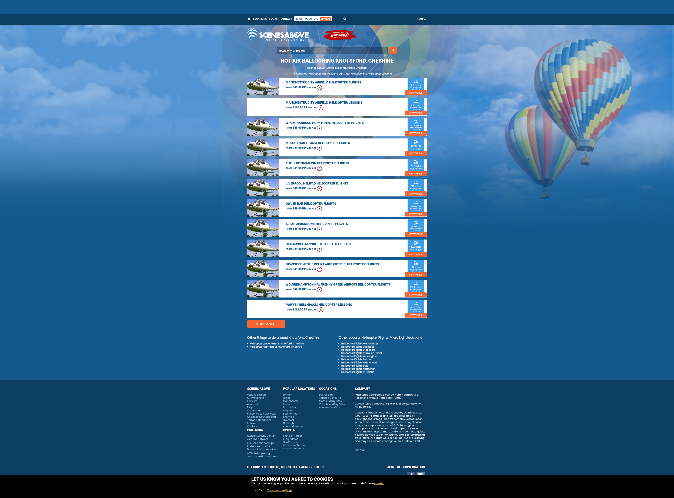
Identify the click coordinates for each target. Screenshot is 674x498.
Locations (260, 18)
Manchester (290, 401)
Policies (251, 423)
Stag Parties (290, 439)
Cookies (252, 426)
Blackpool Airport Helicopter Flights (318, 244)
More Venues (266, 324)
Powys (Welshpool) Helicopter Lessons (319, 304)
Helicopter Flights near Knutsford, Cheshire (276, 346)
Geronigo (340, 35)
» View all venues (293, 426)
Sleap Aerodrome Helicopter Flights (317, 224)
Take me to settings (279, 490)
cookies (379, 483)
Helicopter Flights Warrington (359, 356)
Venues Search (256, 394)
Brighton (288, 410)
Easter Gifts (326, 394)
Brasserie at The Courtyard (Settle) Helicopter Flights (332, 264)
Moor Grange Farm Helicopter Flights (318, 143)
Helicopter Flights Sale (354, 365)
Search (274, 18)
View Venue (415, 93)
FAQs (250, 407)
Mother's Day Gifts (330, 401)
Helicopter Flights (319, 73)
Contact (286, 18)
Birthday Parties (293, 436)
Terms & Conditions (259, 420)
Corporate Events (294, 448)
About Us (252, 404)
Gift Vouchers (313, 18)
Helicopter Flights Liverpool (357, 346)
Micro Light (338, 73)
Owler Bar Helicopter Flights (311, 203)
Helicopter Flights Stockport (358, 350)
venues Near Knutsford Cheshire (347, 68)
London (287, 394)
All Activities (300, 73)
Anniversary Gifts (329, 407)
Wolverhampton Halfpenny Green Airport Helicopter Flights (338, 284)
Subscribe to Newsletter (261, 413)
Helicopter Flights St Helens (357, 372)
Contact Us (254, 410)
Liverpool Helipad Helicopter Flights (317, 183)
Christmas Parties (294, 445)
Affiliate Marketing (263, 455)
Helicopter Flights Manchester (359, 343)
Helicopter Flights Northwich (358, 369)
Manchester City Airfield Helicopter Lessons (324, 102)
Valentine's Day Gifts (332, 404)
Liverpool (288, 420)
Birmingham (290, 407)
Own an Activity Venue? (261, 437)
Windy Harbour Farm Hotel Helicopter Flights (325, 123)
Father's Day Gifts (330, 398)
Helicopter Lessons (380, 73)
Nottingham (290, 423)
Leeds (286, 398)
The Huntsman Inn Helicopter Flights (317, 163)
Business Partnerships (261, 446)
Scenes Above (316, 68)
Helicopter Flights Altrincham (359, 362)
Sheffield (288, 417)
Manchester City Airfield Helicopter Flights (323, 82)
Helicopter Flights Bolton (356, 359)
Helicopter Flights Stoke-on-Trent (361, 353)
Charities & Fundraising (261, 417)
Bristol (286, 404)
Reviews (252, 401)
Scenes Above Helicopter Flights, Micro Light (283, 35)
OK (258, 490)
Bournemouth (291, 413)
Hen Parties (290, 442)
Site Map (360, 450)
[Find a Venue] (332, 50)
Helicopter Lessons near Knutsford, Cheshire (277, 343)
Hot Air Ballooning (356, 73)
